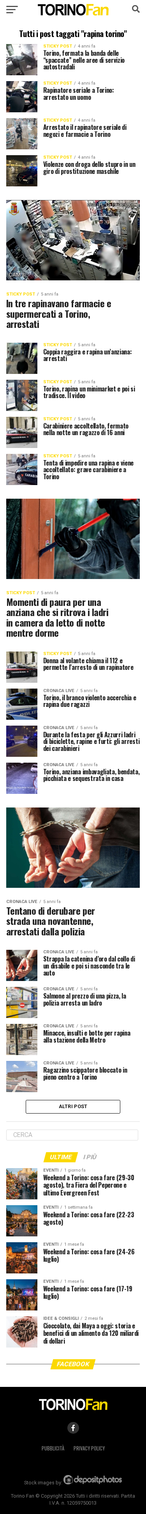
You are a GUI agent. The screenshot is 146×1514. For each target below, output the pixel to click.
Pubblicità (53, 1448)
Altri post (73, 1106)
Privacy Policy (89, 1448)
